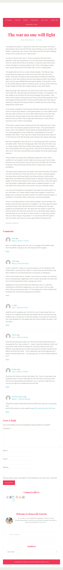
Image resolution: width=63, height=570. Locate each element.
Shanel (14, 335)
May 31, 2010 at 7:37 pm (20, 241)
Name (5, 451)
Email (5, 459)
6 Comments (39, 40)
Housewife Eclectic (31, 11)
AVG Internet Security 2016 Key (44, 408)
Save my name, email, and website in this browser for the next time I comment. (30, 478)
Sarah (14, 261)
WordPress (42, 562)
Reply (7, 251)
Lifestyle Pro (26, 562)
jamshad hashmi (17, 397)
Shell (13, 238)
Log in (47, 562)
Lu (13, 305)
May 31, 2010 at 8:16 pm (20, 263)
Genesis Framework (35, 562)
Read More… (43, 522)
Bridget (14, 369)
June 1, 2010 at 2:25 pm (20, 337)
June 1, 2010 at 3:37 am (20, 307)
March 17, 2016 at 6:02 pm (21, 399)
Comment (7, 428)
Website (5, 467)
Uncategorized (15, 223)
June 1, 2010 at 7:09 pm (20, 372)
